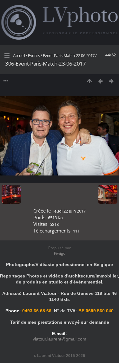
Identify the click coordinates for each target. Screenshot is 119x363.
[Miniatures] (89, 81)
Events (34, 55)
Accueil (19, 55)
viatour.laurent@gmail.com (59, 338)
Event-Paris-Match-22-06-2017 (69, 55)
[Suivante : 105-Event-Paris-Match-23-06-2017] (111, 81)
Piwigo (59, 253)
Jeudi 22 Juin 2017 (69, 211)
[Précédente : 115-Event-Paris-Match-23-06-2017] (100, 81)
